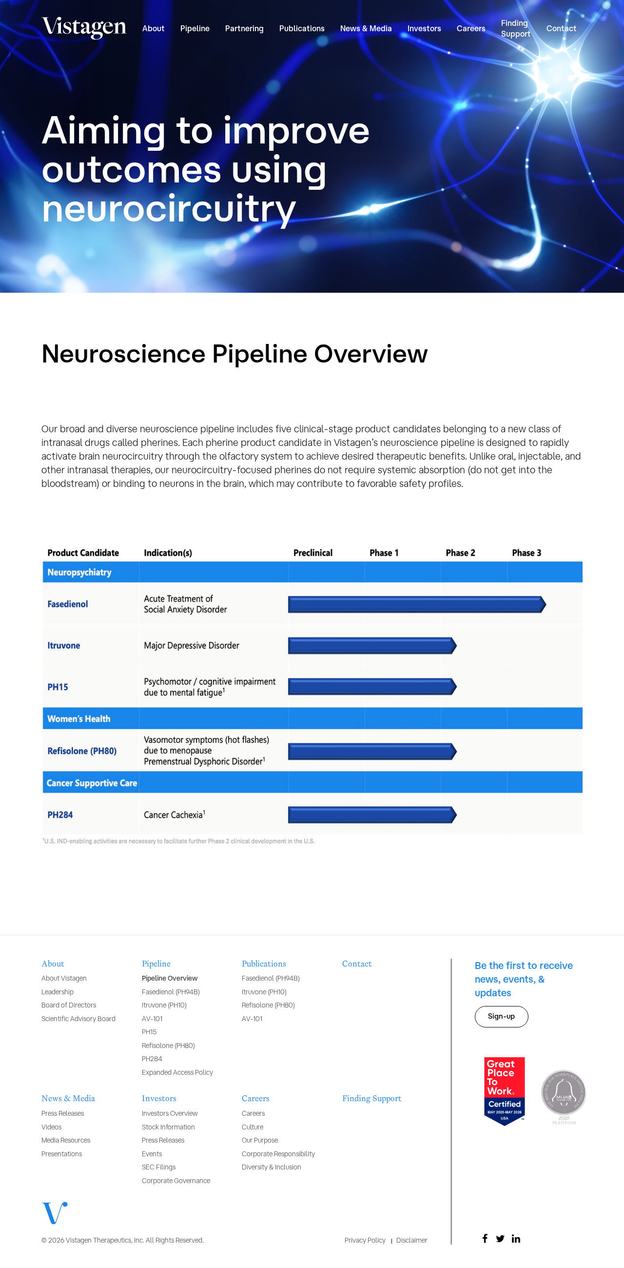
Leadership (57, 992)
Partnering (244, 28)
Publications (264, 964)
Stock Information (168, 1127)
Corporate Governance (176, 1181)
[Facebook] (484, 1239)
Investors (159, 1098)
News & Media (68, 1098)
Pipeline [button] (195, 28)
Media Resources (65, 1140)
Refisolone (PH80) (168, 1045)
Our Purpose (260, 1140)
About (52, 964)
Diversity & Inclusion (271, 1167)
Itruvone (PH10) (164, 1005)
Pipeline (156, 964)
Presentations (61, 1154)
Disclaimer (412, 1240)
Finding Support (516, 28)
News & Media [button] (366, 28)
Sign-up (501, 1016)
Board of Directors (68, 1005)
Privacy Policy (365, 1240)
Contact (561, 28)
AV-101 (152, 1019)
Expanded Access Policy (177, 1072)
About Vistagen (64, 978)
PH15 (149, 1032)
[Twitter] (500, 1239)
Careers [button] (471, 28)
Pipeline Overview (169, 978)
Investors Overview (169, 1113)
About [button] (153, 28)
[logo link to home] (84, 28)
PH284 (152, 1059)
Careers (256, 1098)
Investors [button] (424, 28)
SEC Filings (159, 1167)
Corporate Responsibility (278, 1154)
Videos (51, 1127)
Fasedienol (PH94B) (171, 992)
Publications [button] (302, 28)
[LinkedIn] (516, 1239)
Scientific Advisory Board (78, 1019)
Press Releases (62, 1113)
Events (152, 1154)
